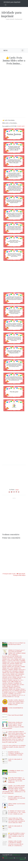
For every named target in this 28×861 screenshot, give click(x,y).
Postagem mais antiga (19, 575)
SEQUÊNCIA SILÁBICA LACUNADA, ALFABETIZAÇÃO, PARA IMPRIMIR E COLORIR (15, 753)
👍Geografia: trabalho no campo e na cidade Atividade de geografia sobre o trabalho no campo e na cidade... (16, 835)
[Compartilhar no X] (12, 492)
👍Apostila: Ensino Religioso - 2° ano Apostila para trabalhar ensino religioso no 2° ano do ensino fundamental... (16, 780)
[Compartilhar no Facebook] (14, 492)
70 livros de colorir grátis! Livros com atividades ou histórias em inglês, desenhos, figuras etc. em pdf (14, 747)
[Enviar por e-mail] (9, 492)
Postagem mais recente (9, 573)
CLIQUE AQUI (20, 126)
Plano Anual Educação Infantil (15, 715)
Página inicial (21, 573)
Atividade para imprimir (11, 2)
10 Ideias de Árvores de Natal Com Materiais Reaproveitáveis (16, 643)
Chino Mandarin (19, 858)
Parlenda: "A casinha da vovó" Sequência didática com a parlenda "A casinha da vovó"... (16, 798)
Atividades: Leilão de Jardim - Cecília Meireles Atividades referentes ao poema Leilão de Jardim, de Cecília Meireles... (15, 843)
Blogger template (9, 858)
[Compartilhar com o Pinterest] (16, 492)
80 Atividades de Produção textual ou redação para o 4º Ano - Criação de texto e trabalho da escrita (16, 812)
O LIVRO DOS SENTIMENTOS (15, 708)
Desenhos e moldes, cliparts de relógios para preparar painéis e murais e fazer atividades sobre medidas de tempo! (16, 702)
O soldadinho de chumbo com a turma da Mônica (16, 771)
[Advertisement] (14, 33)
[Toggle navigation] (5, 4)
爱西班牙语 (23, 859)
